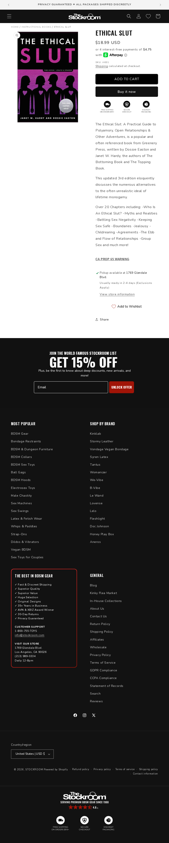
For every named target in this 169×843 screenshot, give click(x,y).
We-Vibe (96, 480)
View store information (117, 294)
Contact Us (98, 616)
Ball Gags (18, 472)
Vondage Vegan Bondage (109, 449)
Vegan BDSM (21, 550)
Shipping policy (148, 769)
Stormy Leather (101, 441)
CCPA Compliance (103, 678)
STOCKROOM (34, 769)
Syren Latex (99, 457)
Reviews (96, 701)
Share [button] (104, 319)
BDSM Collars (21, 457)
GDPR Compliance (103, 670)
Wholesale (98, 647)
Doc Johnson (99, 526)
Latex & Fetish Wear (26, 519)
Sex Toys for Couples (27, 557)
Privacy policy (102, 769)
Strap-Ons (19, 534)
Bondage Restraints (26, 441)
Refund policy (80, 769)
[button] (9, 16)
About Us (97, 609)
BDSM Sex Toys (23, 465)
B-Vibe (95, 488)
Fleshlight (97, 519)
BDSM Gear (19, 434)
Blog (93, 585)
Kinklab (95, 434)
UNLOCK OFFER (121, 387)
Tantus (95, 465)
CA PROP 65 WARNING (112, 259)
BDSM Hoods (21, 480)
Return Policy (100, 624)
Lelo (93, 511)
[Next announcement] (160, 5)
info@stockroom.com (29, 635)
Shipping (102, 66)
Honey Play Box (102, 534)
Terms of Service (103, 663)
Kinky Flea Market (103, 593)
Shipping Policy (101, 632)
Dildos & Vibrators (25, 542)
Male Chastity (21, 496)
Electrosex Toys (23, 488)
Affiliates (97, 640)
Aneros (95, 542)
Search (95, 694)
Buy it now (127, 92)
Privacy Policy (100, 655)
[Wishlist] (148, 16)
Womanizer (98, 472)
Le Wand (96, 496)
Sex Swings (20, 511)
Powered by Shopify (56, 769)
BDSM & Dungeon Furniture (32, 449)
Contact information (145, 773)
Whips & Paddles (24, 526)
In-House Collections (106, 601)
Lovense (96, 503)
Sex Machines (21, 503)
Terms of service (125, 769)
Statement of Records (106, 686)
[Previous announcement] (8, 5)
